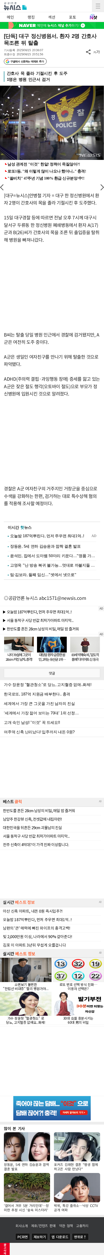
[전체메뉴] (98, 6)
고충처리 (82, 1225)
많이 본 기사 (14, 1128)
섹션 (51, 17)
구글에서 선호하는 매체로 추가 (27, 61)
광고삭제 (5, 1249)
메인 (10, 17)
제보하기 (40, 1236)
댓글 (52, 673)
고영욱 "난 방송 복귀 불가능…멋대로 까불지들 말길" (53, 565)
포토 (72, 17)
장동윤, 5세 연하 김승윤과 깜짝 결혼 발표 (45, 546)
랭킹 (31, 17)
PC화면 (22, 1236)
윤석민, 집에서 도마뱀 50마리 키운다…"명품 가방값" (53, 556)
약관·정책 (66, 1225)
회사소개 (21, 1225)
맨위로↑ (80, 1236)
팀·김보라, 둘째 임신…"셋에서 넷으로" (43, 575)
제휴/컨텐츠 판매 (43, 1225)
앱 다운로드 (60, 1236)
